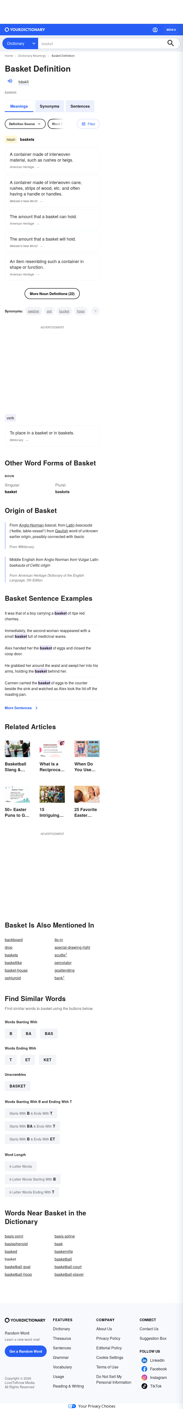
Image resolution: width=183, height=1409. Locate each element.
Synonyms (49, 106)
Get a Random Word (26, 1351)
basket (18, 1086)
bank (60, 978)
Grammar (61, 1357)
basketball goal (17, 1266)
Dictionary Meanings (32, 56)
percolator (63, 962)
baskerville (64, 1251)
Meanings (19, 106)
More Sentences (18, 707)
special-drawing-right (72, 947)
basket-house (16, 970)
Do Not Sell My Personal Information (113, 1379)
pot (49, 311)
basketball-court (68, 1266)
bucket (64, 311)
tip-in (59, 939)
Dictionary (15, 43)
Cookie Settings (109, 1357)
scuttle (61, 955)
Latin (70, 525)
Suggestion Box (153, 1338)
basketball (63, 1259)
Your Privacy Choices (96, 1406)
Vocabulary (62, 1367)
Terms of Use (107, 1367)
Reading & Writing (68, 1386)
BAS (49, 1033)
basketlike (13, 962)
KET (47, 1059)
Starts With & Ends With (31, 1113)
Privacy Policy (108, 1338)
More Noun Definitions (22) (52, 293)
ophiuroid (13, 978)
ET (27, 1059)
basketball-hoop (18, 1274)
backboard (14, 939)
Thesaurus (62, 1338)
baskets (62, 491)
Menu (171, 29)
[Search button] (173, 43)
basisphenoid (16, 1243)
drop (8, 947)
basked (11, 1251)
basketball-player (69, 1274)
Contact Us (149, 1328)
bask (59, 1243)
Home (9, 56)
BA (28, 1033)
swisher (33, 311)
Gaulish (61, 530)
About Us (104, 1328)
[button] (155, 30)
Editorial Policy (109, 1348)
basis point (14, 1236)
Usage (58, 1376)
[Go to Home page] (25, 29)
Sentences (80, 106)
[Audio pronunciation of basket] (10, 81)
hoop (81, 311)
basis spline (65, 1236)
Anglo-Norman (31, 525)
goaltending (65, 970)
